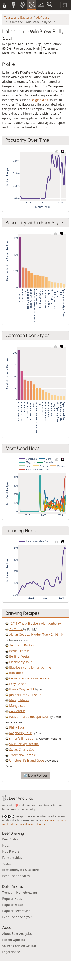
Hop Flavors (10, 851)
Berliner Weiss (19, 656)
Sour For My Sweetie (24, 744)
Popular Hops (12, 899)
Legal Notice (11, 952)
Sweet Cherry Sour (22, 749)
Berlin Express (19, 651)
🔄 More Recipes (35, 775)
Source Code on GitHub (19, 946)
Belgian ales (39, 100)
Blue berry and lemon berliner (30, 667)
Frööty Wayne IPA (21, 689)
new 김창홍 (17, 711)
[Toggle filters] (64, 5)
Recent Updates (13, 940)
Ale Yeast (42, 17)
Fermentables (12, 857)
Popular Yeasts (12, 905)
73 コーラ (16, 629)
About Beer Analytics (17, 934)
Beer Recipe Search (16, 876)
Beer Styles (10, 839)
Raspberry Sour (20, 733)
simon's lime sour (22, 738)
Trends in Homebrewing (19, 892)
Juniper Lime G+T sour (25, 695)
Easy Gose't (17, 684)
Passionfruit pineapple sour (29, 717)
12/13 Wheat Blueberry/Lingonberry (35, 623)
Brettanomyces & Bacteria (21, 870)
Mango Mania (19, 700)
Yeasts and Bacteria (18, 17)
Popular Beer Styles (16, 911)
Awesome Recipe (21, 645)
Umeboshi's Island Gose (26, 760)
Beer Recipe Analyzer (17, 917)
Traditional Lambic (22, 755)
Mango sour (18, 706)
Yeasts (6, 864)
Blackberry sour (20, 662)
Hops (6, 845)
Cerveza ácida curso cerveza (29, 678)
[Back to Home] (5, 798)
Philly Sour (16, 727)
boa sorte (16, 673)
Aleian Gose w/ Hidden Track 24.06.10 (36, 634)
